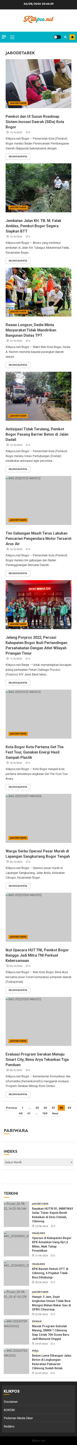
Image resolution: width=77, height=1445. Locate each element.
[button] (12, 37)
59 (69, 1108)
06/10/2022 (16, 862)
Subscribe (72, 37)
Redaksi (9, 1426)
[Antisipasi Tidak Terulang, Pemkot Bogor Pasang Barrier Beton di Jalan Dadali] (38, 396)
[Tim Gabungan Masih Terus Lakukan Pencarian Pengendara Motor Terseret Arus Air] (38, 500)
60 (21, 1113)
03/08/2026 (41, 1314)
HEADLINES (38, 1233)
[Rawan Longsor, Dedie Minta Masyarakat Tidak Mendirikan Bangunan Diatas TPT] (38, 292)
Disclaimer (11, 1402)
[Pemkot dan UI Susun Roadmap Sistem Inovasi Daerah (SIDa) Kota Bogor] (38, 83)
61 (28, 1113)
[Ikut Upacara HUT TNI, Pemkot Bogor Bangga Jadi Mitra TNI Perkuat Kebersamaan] (38, 917)
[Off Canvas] (4, 36)
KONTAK (9, 1410)
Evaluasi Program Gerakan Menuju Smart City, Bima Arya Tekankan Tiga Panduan (37, 1059)
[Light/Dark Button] (57, 37)
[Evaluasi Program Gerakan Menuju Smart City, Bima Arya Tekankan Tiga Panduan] (38, 1021)
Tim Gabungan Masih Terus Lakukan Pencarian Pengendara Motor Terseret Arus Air (38, 538)
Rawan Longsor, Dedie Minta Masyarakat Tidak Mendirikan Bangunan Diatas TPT (31, 330)
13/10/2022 (16, 132)
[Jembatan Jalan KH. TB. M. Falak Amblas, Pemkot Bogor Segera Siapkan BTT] (38, 187)
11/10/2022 (16, 658)
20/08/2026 (41, 1282)
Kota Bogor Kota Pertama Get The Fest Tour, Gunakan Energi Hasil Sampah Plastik (35, 752)
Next (55, 1113)
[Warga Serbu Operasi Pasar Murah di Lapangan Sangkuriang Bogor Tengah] (38, 818)
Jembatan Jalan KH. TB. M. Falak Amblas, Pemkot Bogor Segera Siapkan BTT (33, 225)
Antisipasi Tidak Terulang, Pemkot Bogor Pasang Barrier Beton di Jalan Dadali (37, 434)
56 (45, 1108)
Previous (11, 1108)
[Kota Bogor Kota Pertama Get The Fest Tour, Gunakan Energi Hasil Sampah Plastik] (38, 714)
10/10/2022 (16, 763)
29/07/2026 (41, 1344)
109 (44, 1113)
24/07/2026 (41, 1373)
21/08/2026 (41, 1255)
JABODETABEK (18, 103)
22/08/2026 (41, 1226)
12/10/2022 (16, 341)
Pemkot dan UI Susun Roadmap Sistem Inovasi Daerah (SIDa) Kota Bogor (35, 121)
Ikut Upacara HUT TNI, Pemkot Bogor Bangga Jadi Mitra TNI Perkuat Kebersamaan (37, 955)
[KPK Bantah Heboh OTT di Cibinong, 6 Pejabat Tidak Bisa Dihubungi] (16, 1273)
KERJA (35, 1350)
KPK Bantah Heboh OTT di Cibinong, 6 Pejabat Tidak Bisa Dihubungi (50, 1273)
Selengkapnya (18, 156)
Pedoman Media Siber (18, 1418)
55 (37, 1108)
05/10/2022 (16, 1070)
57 (53, 1108)
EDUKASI (37, 1321)
